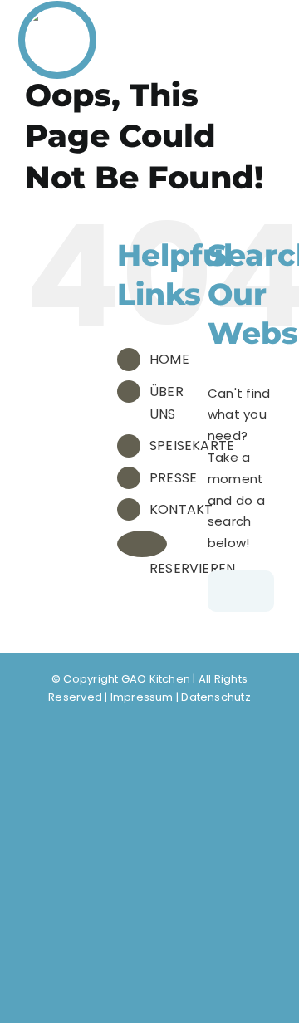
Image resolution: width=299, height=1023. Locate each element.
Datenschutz (215, 697)
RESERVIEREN (192, 568)
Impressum (142, 697)
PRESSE (173, 477)
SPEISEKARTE (192, 445)
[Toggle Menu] (261, 34)
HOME (169, 359)
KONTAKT (181, 509)
